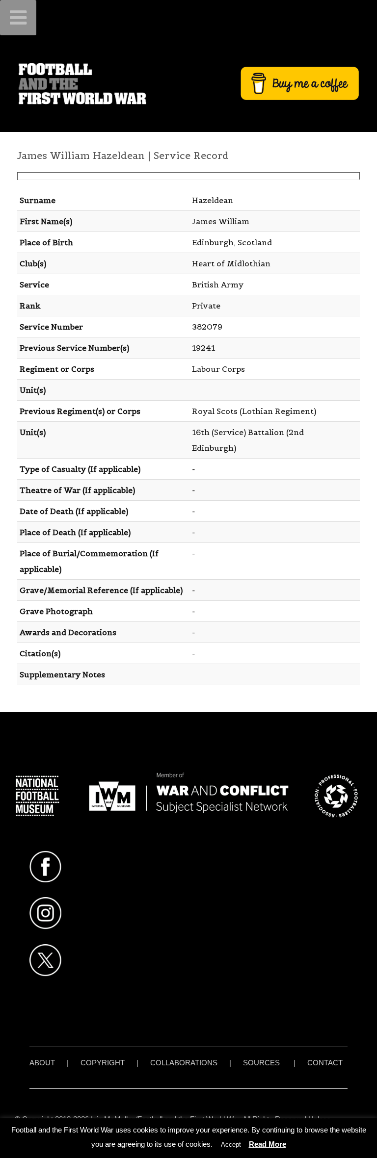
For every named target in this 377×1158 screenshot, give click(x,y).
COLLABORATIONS (183, 1062)
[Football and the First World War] (188, 83)
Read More (267, 1144)
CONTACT (325, 1062)
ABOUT (42, 1062)
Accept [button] (231, 1144)
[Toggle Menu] (18, 17)
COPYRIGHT (103, 1062)
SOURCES (261, 1062)
